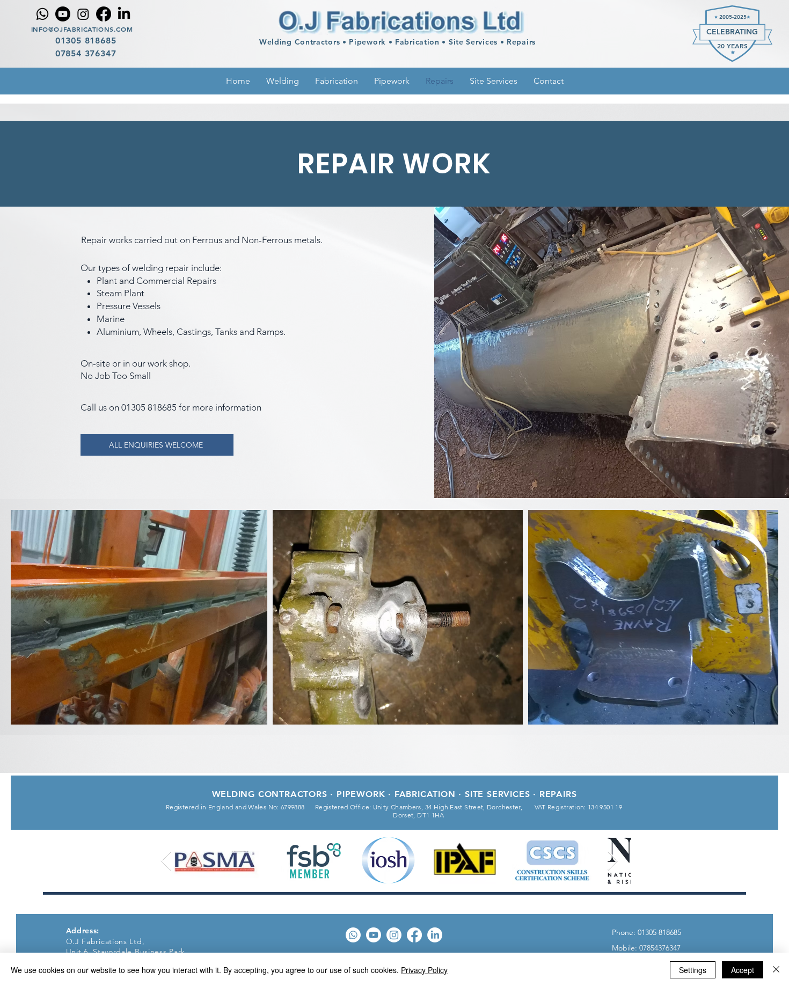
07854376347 (659, 948)
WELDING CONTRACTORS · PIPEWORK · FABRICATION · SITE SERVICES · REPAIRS (394, 794)
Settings (692, 969)
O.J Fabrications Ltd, (105, 941)
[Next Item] (613, 861)
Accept (742, 969)
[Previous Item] (166, 861)
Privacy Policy (424, 969)
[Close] (776, 969)
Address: (83, 930)
